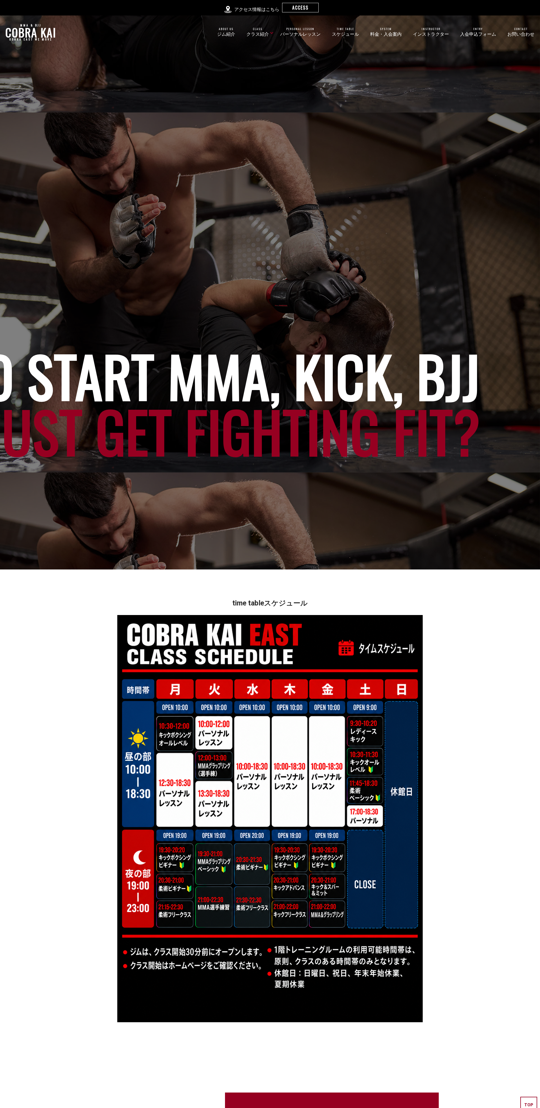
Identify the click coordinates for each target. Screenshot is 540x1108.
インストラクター (431, 32)
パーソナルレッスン (300, 32)
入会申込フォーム (478, 32)
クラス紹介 (257, 32)
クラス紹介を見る (270, 1100)
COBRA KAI (30, 32)
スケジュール (345, 32)
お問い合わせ (520, 32)
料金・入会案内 (386, 32)
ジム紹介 (226, 32)
